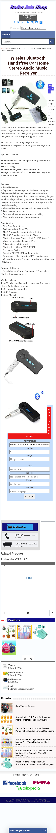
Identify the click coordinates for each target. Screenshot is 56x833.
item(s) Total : (28, 17)
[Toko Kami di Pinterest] (32, 22)
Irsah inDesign (45, 801)
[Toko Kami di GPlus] (24, 22)
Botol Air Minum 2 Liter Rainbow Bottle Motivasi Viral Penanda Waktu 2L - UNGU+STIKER (34, 753)
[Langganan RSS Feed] (28, 22)
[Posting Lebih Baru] (4, 613)
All (27, 559)
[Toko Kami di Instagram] (37, 22)
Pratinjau (29, 496)
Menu (7, 34)
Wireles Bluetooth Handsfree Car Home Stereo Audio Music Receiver (28, 66)
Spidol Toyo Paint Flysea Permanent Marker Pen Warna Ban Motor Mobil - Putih (33, 742)
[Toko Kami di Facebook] (14, 22)
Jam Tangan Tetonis (25, 706)
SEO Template (21, 801)
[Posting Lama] (52, 613)
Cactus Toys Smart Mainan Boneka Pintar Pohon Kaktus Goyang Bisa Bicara (35, 729)
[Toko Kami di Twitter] (19, 22)
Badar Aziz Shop (28, 7)
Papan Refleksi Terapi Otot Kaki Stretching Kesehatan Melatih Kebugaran (35, 763)
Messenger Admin (20, 830)
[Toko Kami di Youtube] (41, 22)
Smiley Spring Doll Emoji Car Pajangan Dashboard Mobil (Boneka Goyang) (33, 718)
